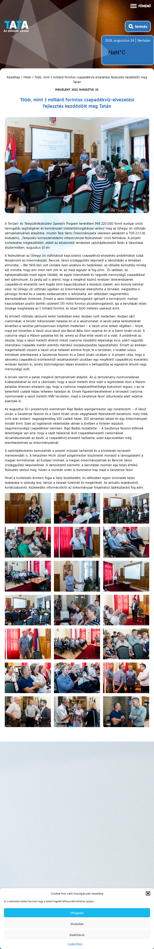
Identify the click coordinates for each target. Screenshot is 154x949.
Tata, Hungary (127, 52)
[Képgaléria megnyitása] (28, 508)
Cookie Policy (75, 944)
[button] (148, 893)
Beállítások (77, 935)
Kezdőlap (14, 77)
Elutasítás (77, 924)
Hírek (27, 77)
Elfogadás (77, 913)
